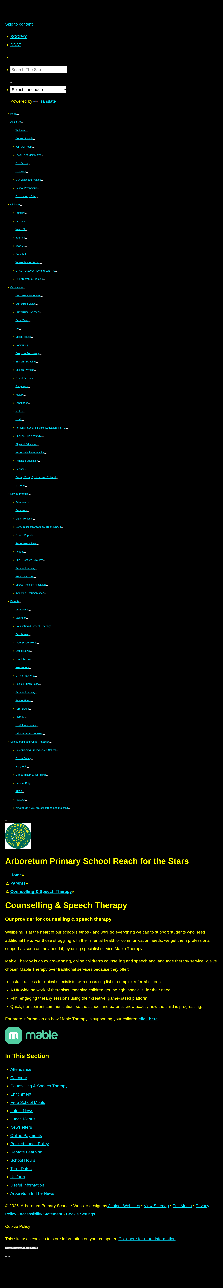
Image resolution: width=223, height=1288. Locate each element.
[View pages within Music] (23, 420)
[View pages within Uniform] (26, 717)
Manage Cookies (22, 1248)
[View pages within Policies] (25, 552)
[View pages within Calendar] (27, 618)
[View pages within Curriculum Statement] (42, 296)
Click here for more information (147, 1238)
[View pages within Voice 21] (26, 486)
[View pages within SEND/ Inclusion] (35, 577)
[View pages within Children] (21, 205)
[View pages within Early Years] (30, 321)
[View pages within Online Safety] (32, 759)
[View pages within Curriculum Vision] (36, 304)
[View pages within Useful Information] (38, 726)
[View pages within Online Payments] (36, 676)
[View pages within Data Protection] (34, 519)
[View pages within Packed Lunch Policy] (40, 684)
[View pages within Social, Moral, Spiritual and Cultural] (57, 478)
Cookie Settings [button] (80, 1214)
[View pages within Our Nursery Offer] (37, 197)
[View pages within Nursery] (26, 213)
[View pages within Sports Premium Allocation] (47, 585)
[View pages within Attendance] (30, 610)
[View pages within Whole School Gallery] (41, 263)
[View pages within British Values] (32, 337)
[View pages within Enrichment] (30, 635)
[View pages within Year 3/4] (26, 238)
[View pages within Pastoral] (26, 800)
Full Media (182, 1205)
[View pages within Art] (20, 329)
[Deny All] (9, 1256)
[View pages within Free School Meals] (38, 643)
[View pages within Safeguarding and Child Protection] (50, 742)
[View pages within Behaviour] (28, 511)
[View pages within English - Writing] (35, 370)
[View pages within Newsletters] (30, 668)
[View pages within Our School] (29, 164)
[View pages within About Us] (22, 122)
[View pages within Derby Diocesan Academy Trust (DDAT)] (62, 527)
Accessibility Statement (41, 1214)
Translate (47, 101)
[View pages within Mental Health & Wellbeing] (47, 775)
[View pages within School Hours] (32, 701)
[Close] (6, 1256)
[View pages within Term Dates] (30, 709)
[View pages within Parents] (20, 602)
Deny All (33, 1248)
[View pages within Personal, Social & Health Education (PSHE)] (67, 428)
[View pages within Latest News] (31, 651)
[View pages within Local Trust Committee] (42, 155)
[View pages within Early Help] (28, 767)
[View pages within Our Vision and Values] (42, 180)
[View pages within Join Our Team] (33, 147)
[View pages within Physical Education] (38, 445)
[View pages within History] (24, 395)
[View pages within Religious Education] (39, 461)
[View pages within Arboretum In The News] (44, 734)
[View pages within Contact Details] (34, 139)
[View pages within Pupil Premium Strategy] (44, 560)
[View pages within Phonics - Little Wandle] (43, 436)
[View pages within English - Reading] (37, 362)
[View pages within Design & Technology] (40, 354)
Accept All (10, 1248)
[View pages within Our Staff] (27, 172)
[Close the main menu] (6, 820)
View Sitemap (156, 1205)
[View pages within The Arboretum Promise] (44, 279)
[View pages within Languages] (29, 403)
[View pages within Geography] (29, 387)
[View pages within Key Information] (30, 494)
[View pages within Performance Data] (38, 544)
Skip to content (19, 24)
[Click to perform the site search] (11, 82)
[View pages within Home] (18, 114)
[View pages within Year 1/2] (26, 230)
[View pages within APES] (23, 792)
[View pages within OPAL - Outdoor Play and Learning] (56, 271)
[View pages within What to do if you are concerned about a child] (69, 808)
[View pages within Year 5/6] (26, 246)
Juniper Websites (123, 1205)
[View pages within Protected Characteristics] (45, 453)
